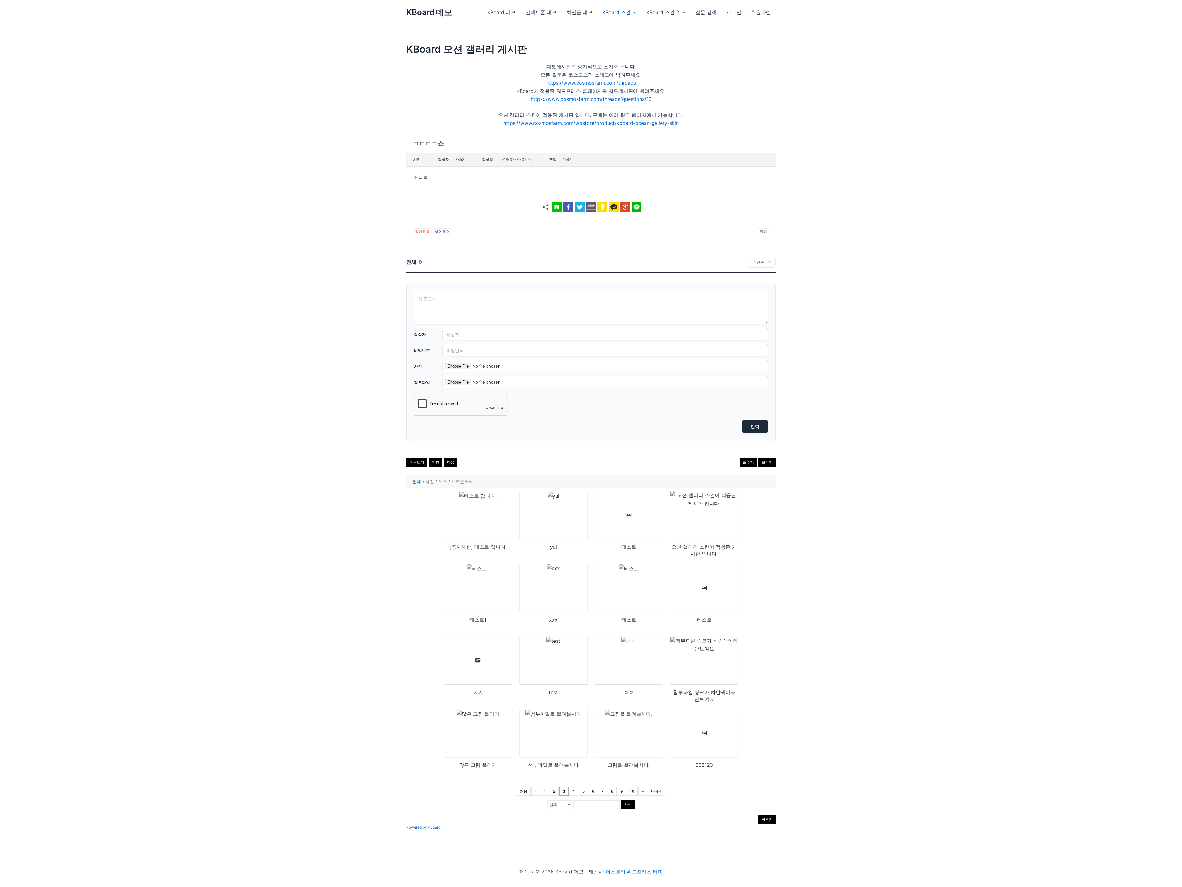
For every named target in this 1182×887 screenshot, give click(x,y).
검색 (628, 804)
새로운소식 (462, 481)
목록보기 (416, 462)
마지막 (656, 791)
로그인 (733, 12)
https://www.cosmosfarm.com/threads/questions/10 (591, 99)
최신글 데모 (579, 12)
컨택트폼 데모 (541, 12)
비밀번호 (422, 350)
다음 (450, 462)
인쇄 (763, 231)
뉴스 (442, 481)
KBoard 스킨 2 (662, 12)
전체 (416, 481)
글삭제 (767, 462)
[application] (634, 12)
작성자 (420, 334)
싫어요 (442, 231)
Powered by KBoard (423, 827)
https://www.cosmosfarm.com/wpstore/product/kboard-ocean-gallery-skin (591, 123)
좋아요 (422, 231)
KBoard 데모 (429, 12)
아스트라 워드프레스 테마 (634, 872)
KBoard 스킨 (616, 12)
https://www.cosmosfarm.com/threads (591, 83)
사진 (418, 366)
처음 (523, 791)
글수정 (748, 462)
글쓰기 (767, 819)
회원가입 (761, 12)
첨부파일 (422, 382)
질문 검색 (706, 12)
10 (632, 791)
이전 (435, 462)
